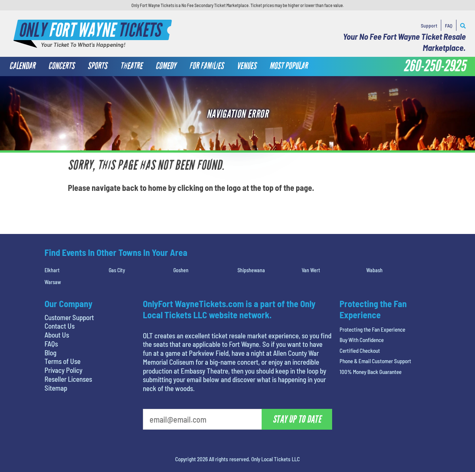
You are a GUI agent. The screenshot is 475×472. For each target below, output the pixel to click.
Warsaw (53, 282)
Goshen (181, 270)
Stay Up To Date (297, 419)
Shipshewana (251, 270)
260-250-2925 (434, 66)
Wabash (374, 270)
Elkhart (52, 270)
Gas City (117, 270)
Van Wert (311, 270)
